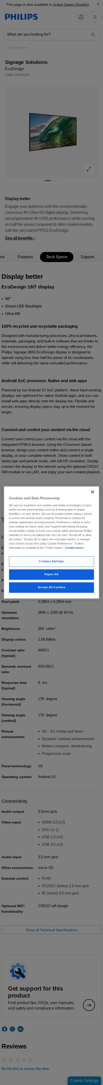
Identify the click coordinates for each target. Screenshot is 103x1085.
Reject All (51, 574)
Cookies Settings (51, 561)
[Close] (92, 491)
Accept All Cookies (51, 587)
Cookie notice (74, 547)
